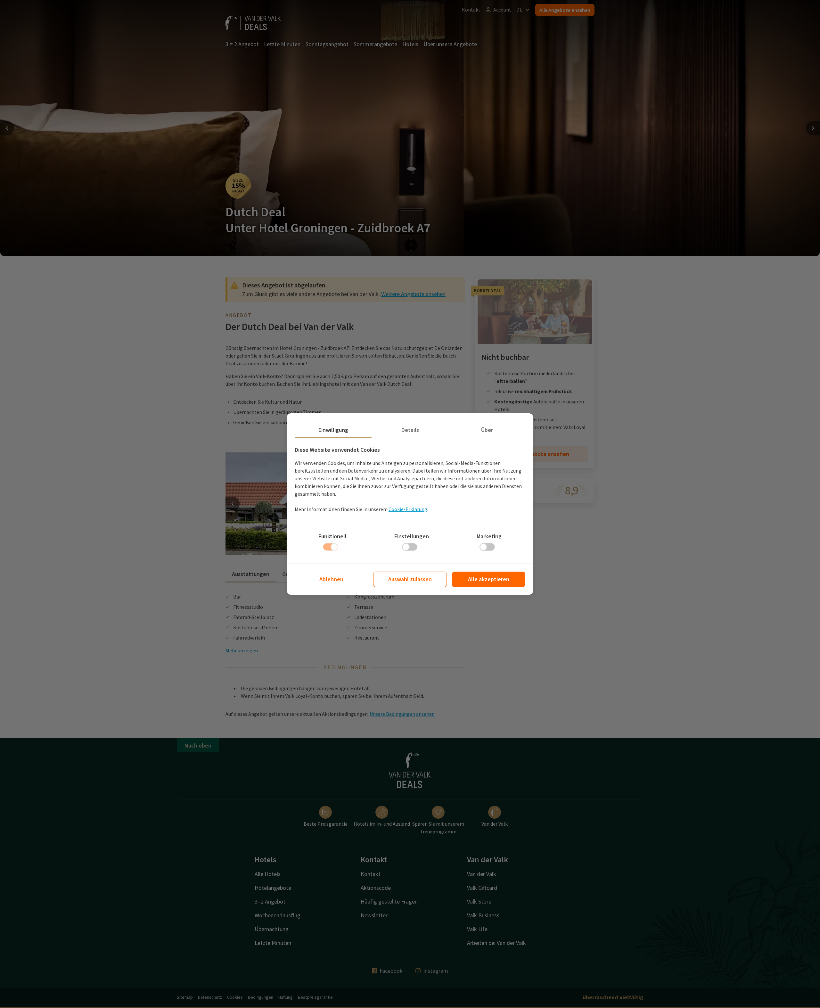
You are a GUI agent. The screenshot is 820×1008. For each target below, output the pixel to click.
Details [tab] (410, 430)
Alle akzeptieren (488, 579)
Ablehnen (331, 579)
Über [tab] (487, 430)
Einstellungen (411, 536)
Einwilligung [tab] (333, 430)
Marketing (489, 536)
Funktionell (332, 536)
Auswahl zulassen (410, 579)
